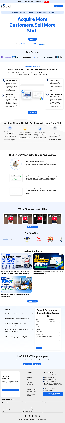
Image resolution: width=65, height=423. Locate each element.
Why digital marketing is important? (14, 314)
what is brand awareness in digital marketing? (17, 318)
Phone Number (51, 319)
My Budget (38, 329)
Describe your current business (42, 339)
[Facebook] (25, 416)
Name (37, 319)
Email (37, 324)
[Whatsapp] (39, 416)
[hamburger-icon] (51, 6)
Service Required (39, 334)
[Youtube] (32, 416)
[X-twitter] (29, 416)
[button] (19, 314)
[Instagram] (35, 416)
